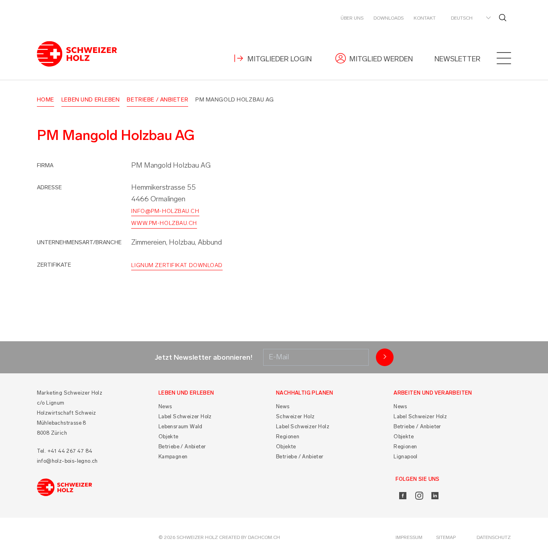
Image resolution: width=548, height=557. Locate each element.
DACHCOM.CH (264, 537)
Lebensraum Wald (180, 426)
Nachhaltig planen (304, 393)
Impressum (409, 537)
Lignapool (406, 457)
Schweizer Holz (295, 416)
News (165, 406)
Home (45, 99)
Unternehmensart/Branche (79, 242)
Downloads (388, 18)
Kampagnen (173, 457)
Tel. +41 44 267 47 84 (64, 451)
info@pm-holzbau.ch (165, 211)
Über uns (352, 18)
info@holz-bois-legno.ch (67, 461)
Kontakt (425, 18)
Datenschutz (494, 537)
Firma (45, 165)
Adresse (49, 187)
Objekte (168, 436)
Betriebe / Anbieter (157, 99)
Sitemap (446, 537)
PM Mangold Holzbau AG (234, 99)
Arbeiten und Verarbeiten (433, 393)
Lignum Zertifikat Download (177, 265)
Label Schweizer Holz (185, 416)
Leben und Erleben (90, 99)
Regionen (287, 436)
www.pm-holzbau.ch (164, 223)
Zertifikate (54, 264)
